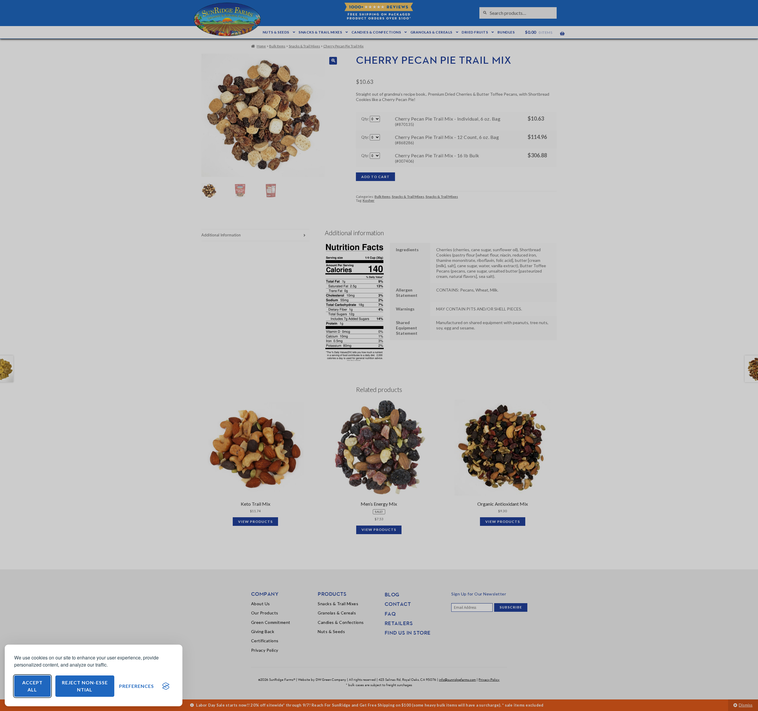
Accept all (32, 686)
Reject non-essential (85, 686)
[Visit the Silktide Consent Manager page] (166, 686)
